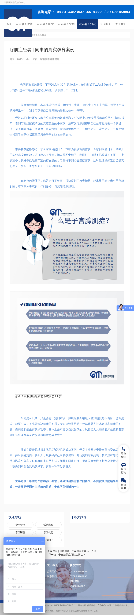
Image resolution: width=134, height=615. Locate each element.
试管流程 (48, 524)
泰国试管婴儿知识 (37, 35)
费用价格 (20, 524)
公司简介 (52, 571)
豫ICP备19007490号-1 (65, 605)
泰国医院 (20, 532)
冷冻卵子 (105, 24)
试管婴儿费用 (66, 24)
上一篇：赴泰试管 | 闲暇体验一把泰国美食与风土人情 (67, 551)
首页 (9, 24)
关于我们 (120, 24)
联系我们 (52, 576)
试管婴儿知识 (87, 24)
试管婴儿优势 (24, 24)
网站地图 (82, 605)
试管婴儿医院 (45, 24)
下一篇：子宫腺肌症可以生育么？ (67, 554)
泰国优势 (48, 532)
